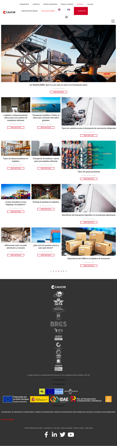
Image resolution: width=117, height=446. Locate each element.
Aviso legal (57, 428)
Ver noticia (58, 92)
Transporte (24, 4)
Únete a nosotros (50, 4)
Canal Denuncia (48, 428)
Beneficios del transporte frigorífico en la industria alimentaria (88, 215)
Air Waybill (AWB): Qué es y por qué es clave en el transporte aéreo (58, 85)
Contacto (82, 11)
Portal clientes (67, 4)
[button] (66, 17)
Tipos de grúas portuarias (89, 172)
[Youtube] (71, 434)
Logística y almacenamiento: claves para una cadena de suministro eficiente (15, 117)
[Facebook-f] (46, 434)
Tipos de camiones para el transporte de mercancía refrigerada (89, 128)
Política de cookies (79, 428)
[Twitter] (62, 434)
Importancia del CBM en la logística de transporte (89, 258)
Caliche (90, 4)
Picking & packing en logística (46, 202)
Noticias (80, 4)
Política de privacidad (66, 428)
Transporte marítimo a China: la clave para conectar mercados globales (45, 117)
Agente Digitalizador (29, 11)
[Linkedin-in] (54, 434)
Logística (36, 4)
